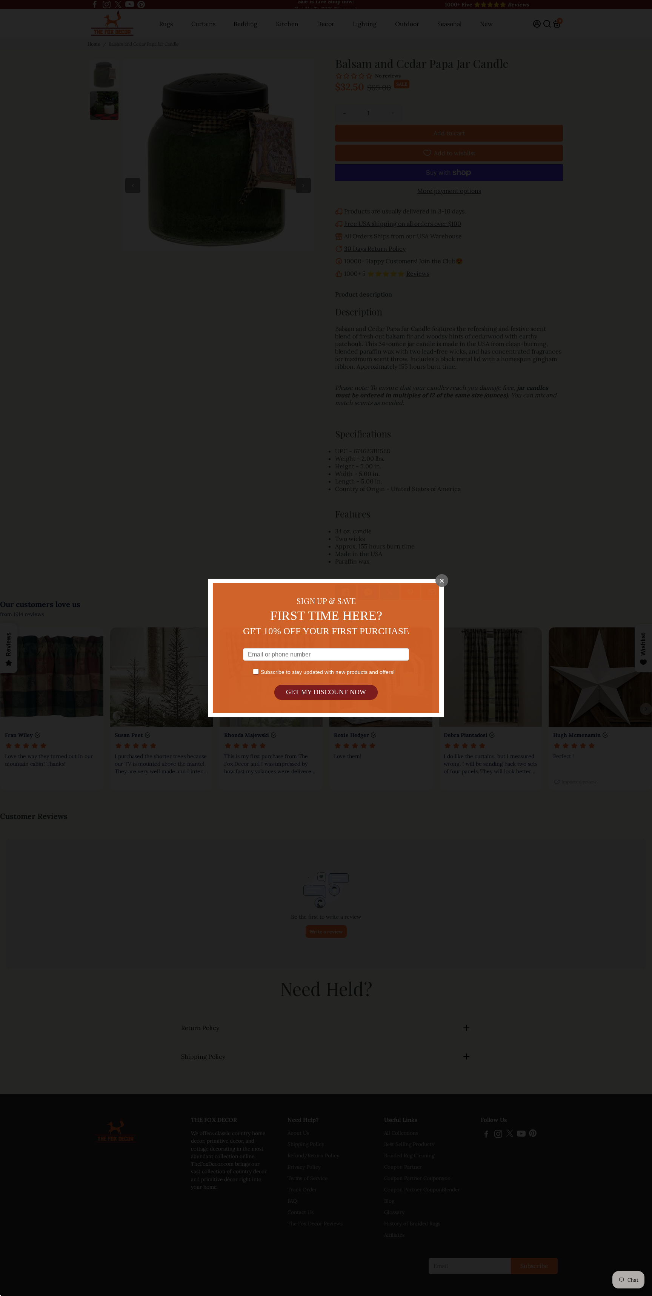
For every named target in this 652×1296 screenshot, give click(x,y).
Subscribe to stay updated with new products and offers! (328, 672)
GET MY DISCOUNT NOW (326, 692)
